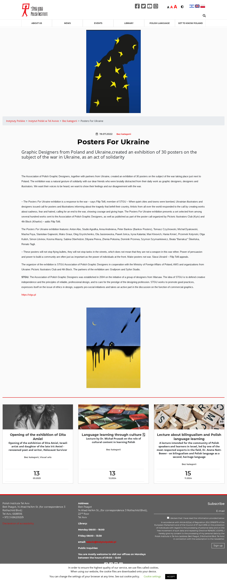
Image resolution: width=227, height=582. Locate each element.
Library (128, 23)
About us (36, 23)
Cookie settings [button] (152, 576)
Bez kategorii (123, 134)
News (67, 23)
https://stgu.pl (28, 294)
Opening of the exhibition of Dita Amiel (38, 437)
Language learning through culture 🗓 (113, 435)
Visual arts (46, 457)
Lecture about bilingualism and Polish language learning (189, 437)
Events (98, 23)
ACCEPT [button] (171, 576)
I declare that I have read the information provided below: (197, 518)
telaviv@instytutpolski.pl (101, 541)
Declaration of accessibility (18, 523)
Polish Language (160, 23)
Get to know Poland (190, 23)
